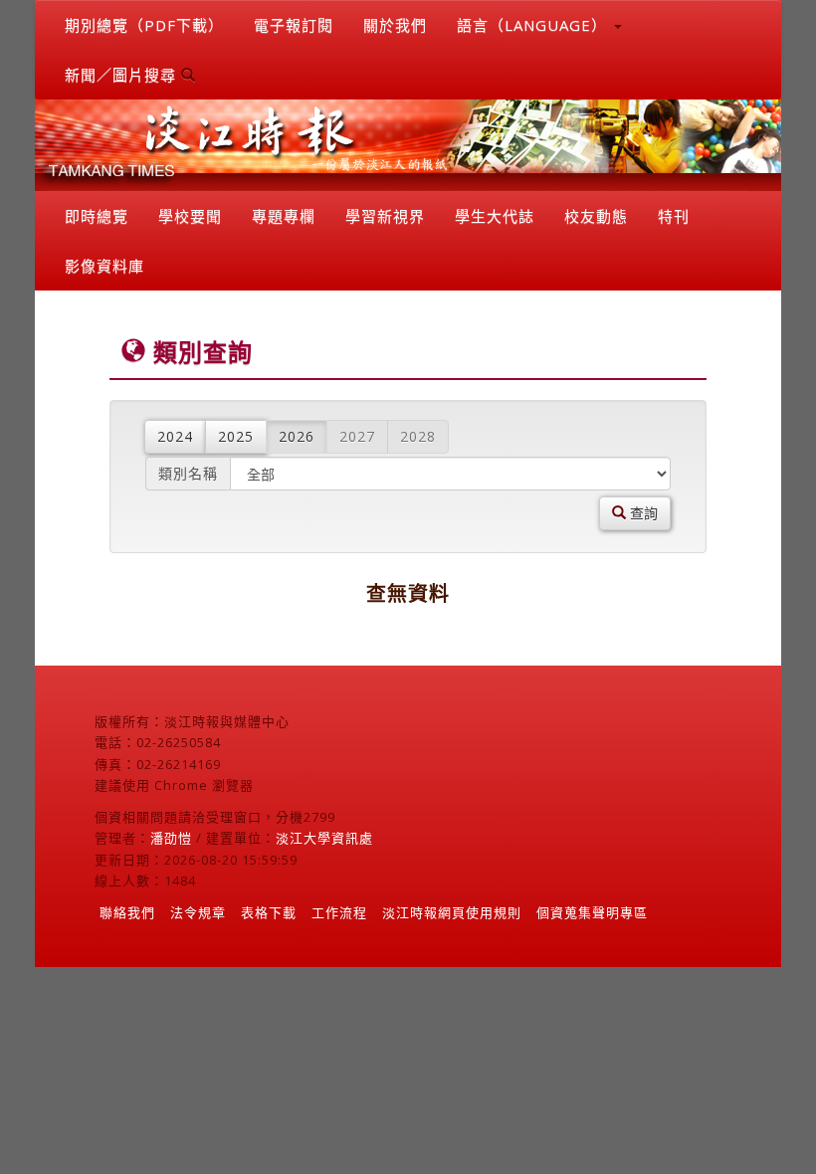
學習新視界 (385, 216)
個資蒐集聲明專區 (592, 912)
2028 (418, 436)
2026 (296, 436)
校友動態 (596, 216)
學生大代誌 (494, 216)
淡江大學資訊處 (324, 838)
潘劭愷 (171, 838)
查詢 (642, 512)
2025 (236, 436)
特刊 (674, 216)
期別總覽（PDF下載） (144, 25)
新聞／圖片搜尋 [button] (123, 75)
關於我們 (395, 25)
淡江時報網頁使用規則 (451, 912)
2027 (357, 436)
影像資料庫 (104, 266)
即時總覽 (96, 216)
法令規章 (198, 912)
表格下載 (269, 912)
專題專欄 (283, 216)
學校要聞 (190, 216)
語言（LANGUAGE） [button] (534, 25)
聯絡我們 (127, 912)
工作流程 (339, 912)
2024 (175, 436)
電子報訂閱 (293, 25)
